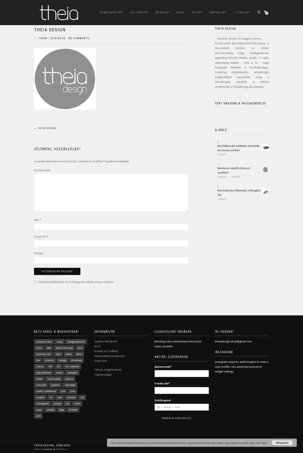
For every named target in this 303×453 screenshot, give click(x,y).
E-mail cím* (162, 383)
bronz (39, 347)
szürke (77, 403)
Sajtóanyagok (103, 374)
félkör (79, 354)
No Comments (78, 38)
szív (67, 403)
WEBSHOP (162, 12)
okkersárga (70, 385)
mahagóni (72, 372)
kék (50, 366)
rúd (82, 397)
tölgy (61, 409)
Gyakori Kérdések (105, 341)
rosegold (40, 397)
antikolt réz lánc (44, 341)
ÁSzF (97, 346)
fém (38, 360)
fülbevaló (49, 360)
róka (60, 397)
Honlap (38, 253)
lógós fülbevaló (43, 372)
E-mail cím (41, 236)
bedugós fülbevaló (76, 341)
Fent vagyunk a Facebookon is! (240, 103)
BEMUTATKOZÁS (111, 12)
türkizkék (73, 409)
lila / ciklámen (72, 366)
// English (242, 12)
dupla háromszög (64, 347)
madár (59, 372)
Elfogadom (282, 443)
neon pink (41, 385)
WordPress (62, 449)
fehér (58, 354)
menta (39, 378)
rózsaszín (71, 397)
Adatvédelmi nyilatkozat (109, 356)
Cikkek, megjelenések (108, 369)
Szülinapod (162, 400)
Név (37, 220)
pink (63, 391)
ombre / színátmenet (46, 391)
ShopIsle (39, 449)
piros (72, 391)
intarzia (40, 366)
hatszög (62, 360)
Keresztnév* (163, 367)
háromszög (76, 360)
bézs (49, 347)
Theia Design (50, 29)
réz (51, 397)
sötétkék (50, 409)
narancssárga (54, 378)
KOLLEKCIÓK (139, 12)
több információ (258, 442)
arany (59, 341)
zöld (38, 415)
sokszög (57, 403)
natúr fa (69, 378)
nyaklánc (55, 385)
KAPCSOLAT (218, 12)
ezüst (80, 347)
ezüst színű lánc (43, 354)
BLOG (180, 12)
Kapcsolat (100, 361)
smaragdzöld (42, 403)
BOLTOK (197, 12)
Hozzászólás (42, 170)
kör (58, 366)
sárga (39, 409)
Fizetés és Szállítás (106, 351)
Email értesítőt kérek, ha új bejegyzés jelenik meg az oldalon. (76, 282)
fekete (69, 354)
